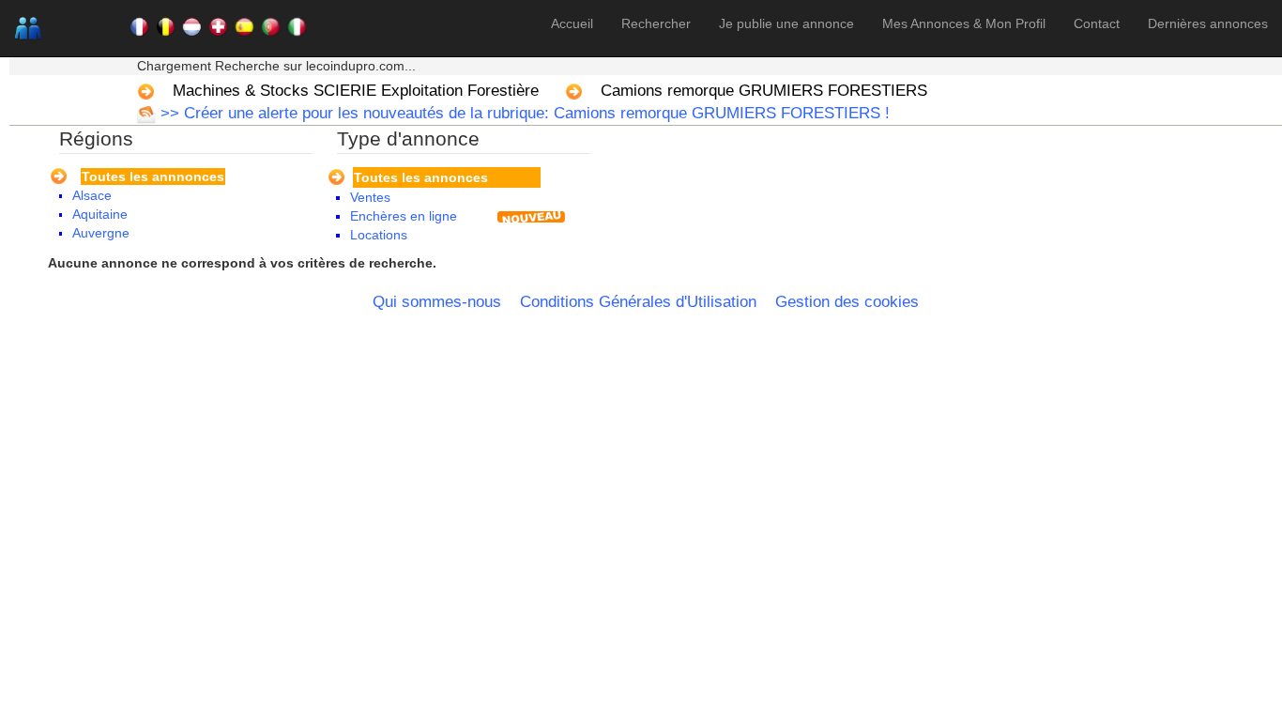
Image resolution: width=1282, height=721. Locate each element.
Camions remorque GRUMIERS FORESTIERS (764, 91)
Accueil (572, 23)
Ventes (370, 197)
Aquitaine (100, 214)
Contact (1097, 23)
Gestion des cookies (847, 302)
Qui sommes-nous (437, 302)
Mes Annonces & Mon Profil (963, 23)
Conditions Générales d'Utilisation (638, 302)
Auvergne (101, 232)
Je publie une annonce (786, 23)
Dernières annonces (1208, 23)
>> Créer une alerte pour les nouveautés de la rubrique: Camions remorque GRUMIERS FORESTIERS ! (523, 113)
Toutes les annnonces (153, 176)
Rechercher (656, 23)
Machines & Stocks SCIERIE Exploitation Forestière (356, 91)
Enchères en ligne (403, 215)
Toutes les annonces (421, 177)
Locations (378, 234)
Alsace (92, 195)
